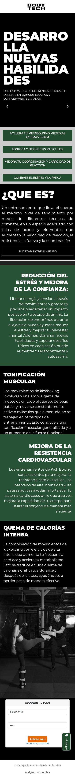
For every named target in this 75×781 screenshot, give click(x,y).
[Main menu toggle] (68, 6)
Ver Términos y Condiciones (37, 743)
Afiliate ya (66, 744)
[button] (7, 106)
